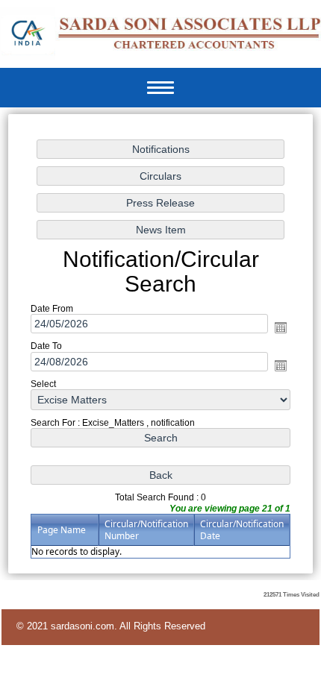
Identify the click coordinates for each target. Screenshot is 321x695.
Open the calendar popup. (280, 328)
